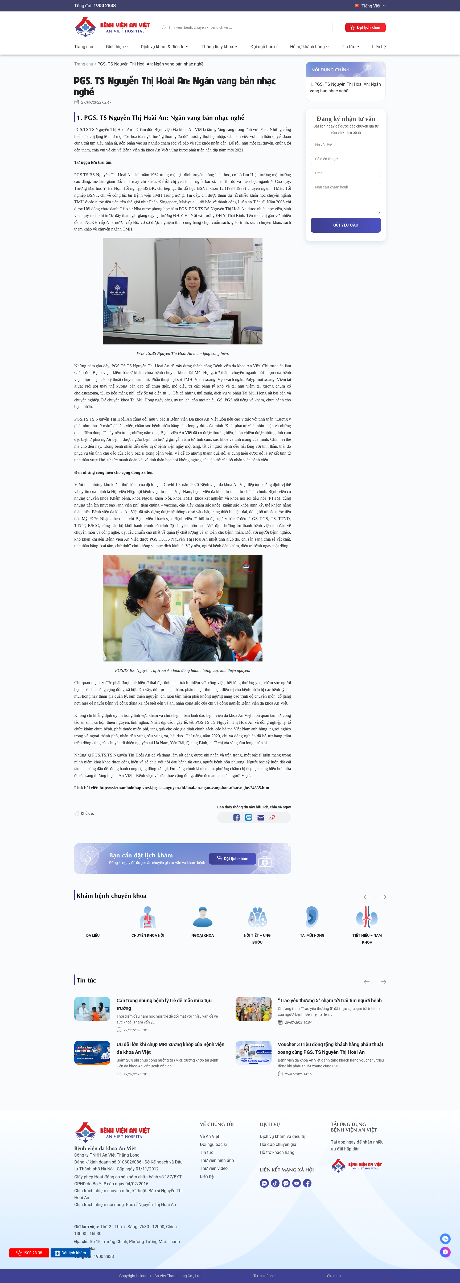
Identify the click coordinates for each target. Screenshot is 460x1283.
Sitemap (334, 1276)
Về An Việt (209, 1136)
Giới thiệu (115, 46)
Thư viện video (214, 1168)
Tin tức (348, 46)
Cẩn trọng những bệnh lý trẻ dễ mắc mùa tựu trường (164, 1004)
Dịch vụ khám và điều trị (282, 1136)
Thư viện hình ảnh (217, 1160)
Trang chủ (83, 46)
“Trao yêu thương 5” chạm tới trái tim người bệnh (330, 1000)
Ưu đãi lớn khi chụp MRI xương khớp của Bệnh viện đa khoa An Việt (170, 1048)
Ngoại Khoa (202, 935)
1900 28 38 (32, 1253)
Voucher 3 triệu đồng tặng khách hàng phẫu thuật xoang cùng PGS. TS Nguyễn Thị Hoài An (330, 1048)
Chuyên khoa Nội (148, 935)
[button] (366, 897)
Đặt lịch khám (236, 858)
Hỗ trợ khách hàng (307, 46)
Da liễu (93, 935)
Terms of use (263, 1276)
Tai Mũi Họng (312, 935)
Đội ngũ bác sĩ (263, 46)
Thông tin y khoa (217, 46)
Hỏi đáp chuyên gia (278, 1144)
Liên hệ (379, 46)
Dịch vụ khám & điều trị (162, 46)
